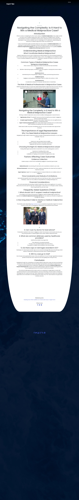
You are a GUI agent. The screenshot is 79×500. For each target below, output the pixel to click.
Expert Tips (10, 4)
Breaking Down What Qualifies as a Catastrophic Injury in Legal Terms (39, 299)
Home (69, 2)
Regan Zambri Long (35, 204)
